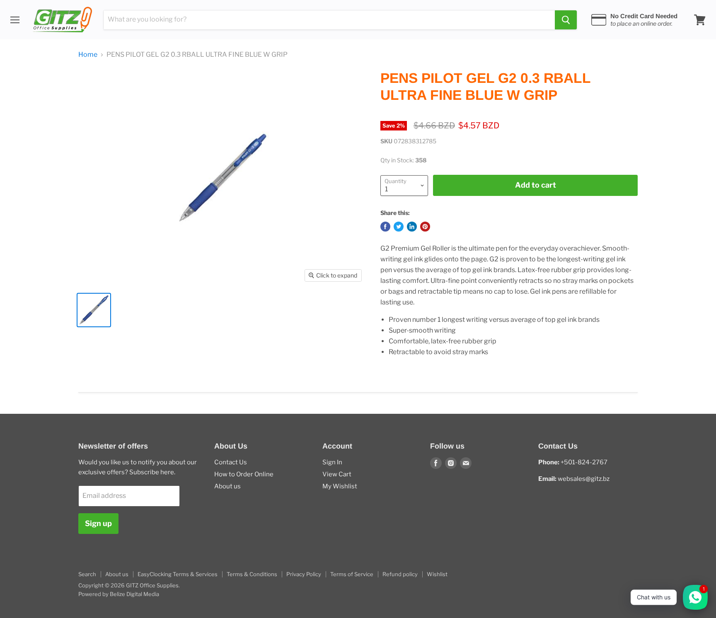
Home (87, 54)
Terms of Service (351, 574)
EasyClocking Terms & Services (178, 574)
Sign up (98, 523)
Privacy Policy (303, 574)
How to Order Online (243, 474)
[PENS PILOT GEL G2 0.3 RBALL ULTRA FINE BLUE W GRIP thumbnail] (93, 310)
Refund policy (400, 574)
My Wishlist (339, 486)
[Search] (566, 19)
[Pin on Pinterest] (425, 227)
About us (227, 486)
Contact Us (230, 462)
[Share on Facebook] (385, 227)
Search (87, 574)
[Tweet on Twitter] (399, 227)
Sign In (332, 462)
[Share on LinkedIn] (412, 227)
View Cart (336, 474)
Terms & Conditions (252, 574)
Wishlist (437, 574)
